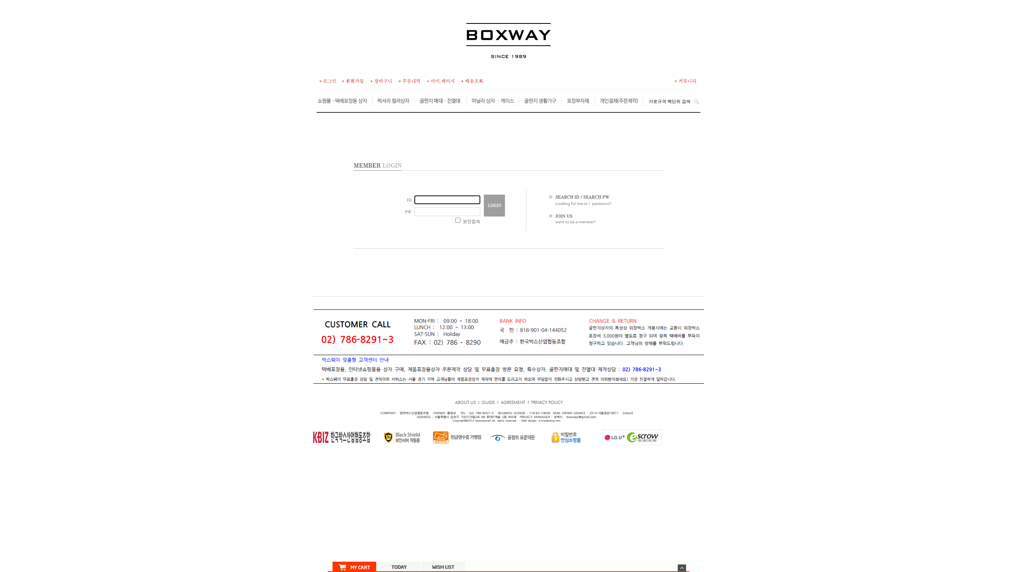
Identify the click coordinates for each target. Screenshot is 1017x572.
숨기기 (682, 567)
